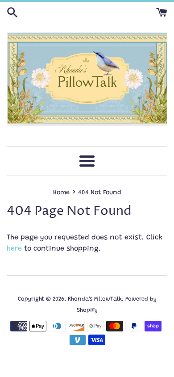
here (14, 248)
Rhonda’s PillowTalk (95, 299)
